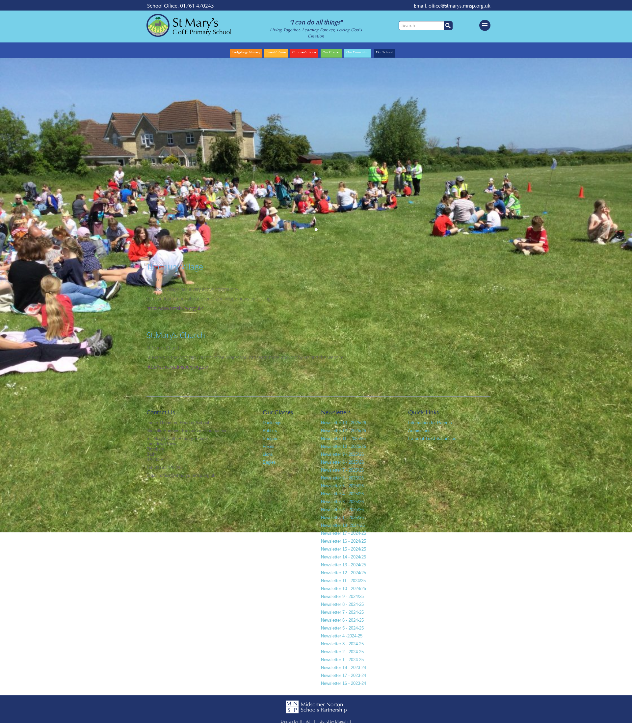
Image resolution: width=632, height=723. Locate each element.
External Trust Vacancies (432, 438)
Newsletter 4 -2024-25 (341, 635)
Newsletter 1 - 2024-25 (342, 659)
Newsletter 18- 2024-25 (343, 525)
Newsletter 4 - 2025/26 (342, 493)
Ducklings (272, 422)
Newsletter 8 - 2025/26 (342, 462)
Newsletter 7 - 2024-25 (342, 612)
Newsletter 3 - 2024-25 (342, 643)
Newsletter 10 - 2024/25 (343, 588)
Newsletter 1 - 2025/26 (342, 517)
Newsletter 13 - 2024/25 (343, 564)
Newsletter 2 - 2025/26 (342, 509)
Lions (268, 454)
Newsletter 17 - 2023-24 (343, 675)
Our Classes (331, 52)
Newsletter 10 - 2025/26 (343, 446)
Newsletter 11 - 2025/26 (343, 438)
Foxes (269, 446)
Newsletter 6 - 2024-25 (342, 620)
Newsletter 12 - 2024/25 (343, 572)
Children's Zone (304, 52)
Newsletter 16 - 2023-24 (343, 683)
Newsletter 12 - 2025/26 (343, 430)
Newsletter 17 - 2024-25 (343, 533)
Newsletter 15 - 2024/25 (343, 549)
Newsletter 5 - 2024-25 (342, 628)
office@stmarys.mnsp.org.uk (459, 6)
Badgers (270, 438)
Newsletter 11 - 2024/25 (343, 580)
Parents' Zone (208, 45)
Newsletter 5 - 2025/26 (342, 485)
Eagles (269, 462)
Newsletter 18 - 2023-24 (343, 667)
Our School (384, 52)
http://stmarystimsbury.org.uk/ (177, 367)
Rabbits (270, 430)
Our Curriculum (357, 52)
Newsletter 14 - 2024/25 (343, 557)
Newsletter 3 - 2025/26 (342, 501)
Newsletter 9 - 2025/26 (342, 454)
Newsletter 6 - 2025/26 (342, 478)
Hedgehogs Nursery (246, 52)
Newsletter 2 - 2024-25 (342, 651)
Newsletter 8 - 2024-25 (342, 604)
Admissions (419, 430)
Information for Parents (430, 422)
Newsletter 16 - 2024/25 (343, 541)
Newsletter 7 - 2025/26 (342, 470)
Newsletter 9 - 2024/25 (342, 596)
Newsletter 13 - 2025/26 (343, 422)
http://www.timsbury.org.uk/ (174, 308)
